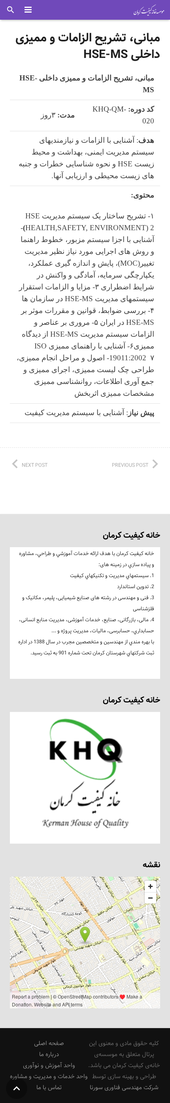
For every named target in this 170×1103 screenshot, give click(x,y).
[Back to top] (16, 1088)
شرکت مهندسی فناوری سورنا (124, 1087)
